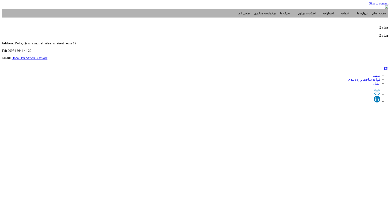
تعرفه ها (285, 13)
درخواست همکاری (265, 13)
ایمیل (376, 83)
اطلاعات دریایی (307, 13)
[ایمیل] (377, 94)
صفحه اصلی (379, 13)
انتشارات (328, 13)
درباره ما (362, 13)
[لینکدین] (377, 101)
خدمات (345, 13)
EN (386, 68)
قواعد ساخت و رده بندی (364, 79)
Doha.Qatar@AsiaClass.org (30, 58)
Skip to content (378, 3)
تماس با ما (244, 13)
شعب (376, 75)
